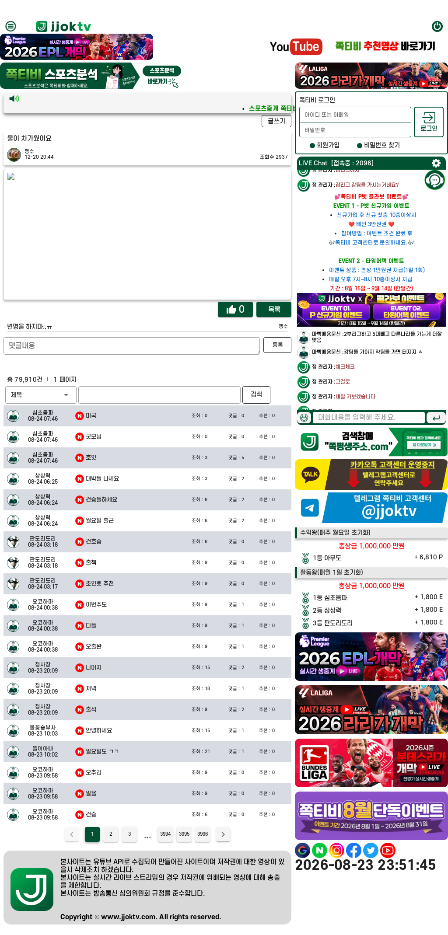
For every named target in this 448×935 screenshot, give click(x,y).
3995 (184, 834)
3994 (165, 834)
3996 (202, 834)
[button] (41, 395)
